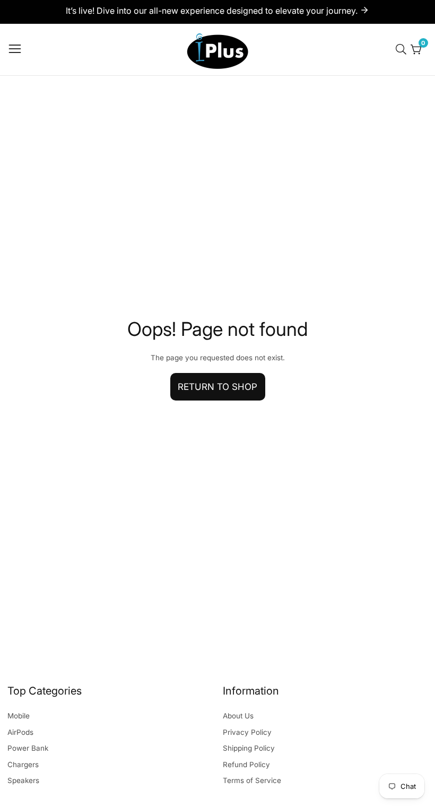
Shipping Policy (249, 748)
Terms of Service (252, 780)
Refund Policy (246, 764)
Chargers (23, 764)
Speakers (23, 780)
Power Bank (27, 748)
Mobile (18, 716)
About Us (238, 716)
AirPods (20, 732)
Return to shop (217, 386)
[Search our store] (403, 49)
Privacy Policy (247, 732)
